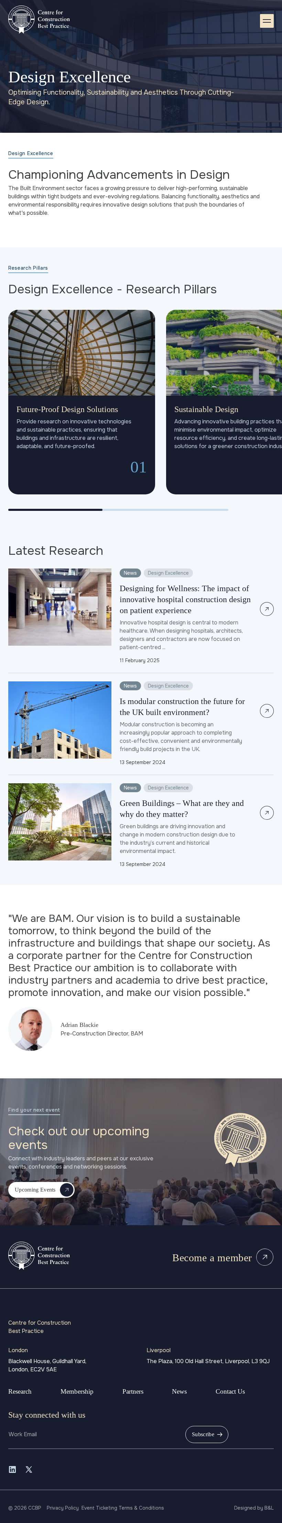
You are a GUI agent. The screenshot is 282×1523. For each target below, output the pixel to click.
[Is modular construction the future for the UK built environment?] (141, 723)
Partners (132, 1391)
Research (20, 1391)
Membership (77, 1391)
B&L (269, 1508)
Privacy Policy (63, 1508)
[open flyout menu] (267, 21)
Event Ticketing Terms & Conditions (123, 1508)
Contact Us (230, 1391)
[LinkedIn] (12, 1469)
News (179, 1391)
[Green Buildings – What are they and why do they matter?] (141, 825)
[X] (29, 1469)
